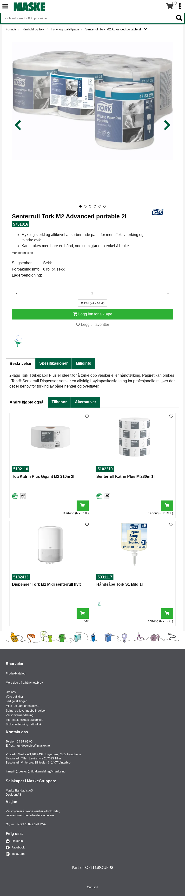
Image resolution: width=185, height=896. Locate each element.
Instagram (18, 853)
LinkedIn (17, 841)
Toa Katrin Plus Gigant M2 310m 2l (43, 476)
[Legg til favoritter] (87, 416)
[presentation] (17, 125)
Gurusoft (92, 887)
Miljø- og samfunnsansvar (23, 706)
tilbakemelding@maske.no (48, 771)
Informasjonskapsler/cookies (24, 720)
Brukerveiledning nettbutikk (23, 724)
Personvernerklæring (19, 715)
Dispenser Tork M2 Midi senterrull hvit (46, 584)
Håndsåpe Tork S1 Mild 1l (119, 584)
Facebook (18, 847)
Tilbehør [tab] (59, 402)
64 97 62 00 (25, 741)
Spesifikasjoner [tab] (53, 363)
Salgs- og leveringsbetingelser (26, 710)
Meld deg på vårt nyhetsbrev (24, 682)
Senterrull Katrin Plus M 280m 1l (125, 476)
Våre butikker (14, 696)
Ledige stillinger (16, 701)
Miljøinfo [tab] (83, 363)
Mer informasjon (22, 253)
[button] (80, 206)
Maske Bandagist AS (19, 790)
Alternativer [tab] (85, 402)
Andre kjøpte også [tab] (26, 402)
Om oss (11, 692)
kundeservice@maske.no (33, 745)
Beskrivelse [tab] (20, 363)
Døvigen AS (13, 794)
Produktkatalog (16, 673)
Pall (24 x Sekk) (94, 303)
